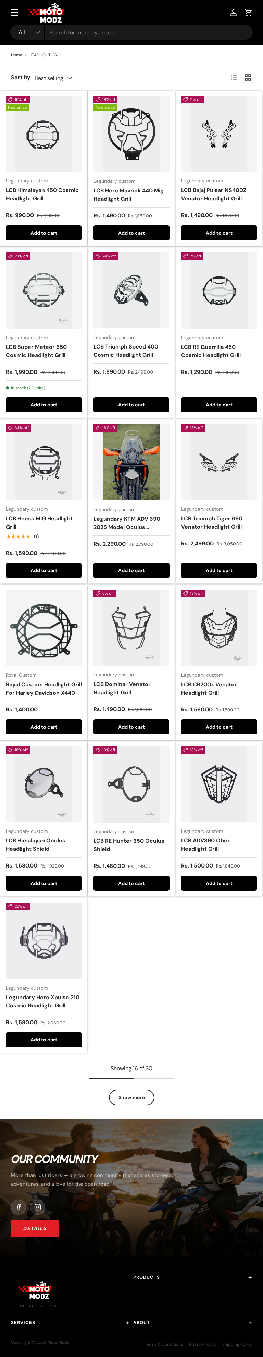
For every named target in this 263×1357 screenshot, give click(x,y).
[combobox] (131, 32)
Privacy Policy (202, 1344)
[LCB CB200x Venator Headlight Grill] (219, 628)
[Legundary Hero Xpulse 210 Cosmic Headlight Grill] (44, 941)
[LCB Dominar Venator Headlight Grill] (131, 628)
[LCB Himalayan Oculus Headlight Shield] (44, 784)
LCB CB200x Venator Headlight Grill (209, 688)
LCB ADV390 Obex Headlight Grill (205, 844)
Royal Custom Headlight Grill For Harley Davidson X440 (44, 688)
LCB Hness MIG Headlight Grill (39, 522)
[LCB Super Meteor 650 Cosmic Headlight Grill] (44, 290)
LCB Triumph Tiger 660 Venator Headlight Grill (211, 522)
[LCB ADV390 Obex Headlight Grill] (219, 784)
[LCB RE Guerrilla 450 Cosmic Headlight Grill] (219, 290)
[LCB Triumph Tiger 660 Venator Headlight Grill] (219, 462)
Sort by (20, 77)
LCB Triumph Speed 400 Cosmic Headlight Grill (125, 350)
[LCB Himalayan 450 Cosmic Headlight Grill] (44, 134)
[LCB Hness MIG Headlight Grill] (44, 462)
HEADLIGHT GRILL (45, 55)
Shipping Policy (237, 1344)
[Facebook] (18, 1207)
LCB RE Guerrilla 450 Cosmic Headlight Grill (211, 351)
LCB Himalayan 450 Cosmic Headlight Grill (42, 194)
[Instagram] (37, 1207)
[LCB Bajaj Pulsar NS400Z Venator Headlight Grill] (219, 134)
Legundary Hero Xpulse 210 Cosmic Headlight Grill (42, 1001)
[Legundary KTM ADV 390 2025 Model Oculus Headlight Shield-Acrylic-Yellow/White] (131, 462)
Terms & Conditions (164, 1344)
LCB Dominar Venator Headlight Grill (122, 688)
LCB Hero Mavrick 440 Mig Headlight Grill (128, 194)
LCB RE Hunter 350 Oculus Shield (128, 845)
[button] (248, 12)
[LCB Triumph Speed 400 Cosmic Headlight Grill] (131, 290)
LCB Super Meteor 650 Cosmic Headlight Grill (36, 351)
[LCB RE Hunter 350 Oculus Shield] (131, 784)
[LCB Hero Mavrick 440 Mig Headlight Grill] (131, 134)
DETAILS (35, 1228)
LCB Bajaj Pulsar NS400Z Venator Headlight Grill (213, 194)
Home (16, 55)
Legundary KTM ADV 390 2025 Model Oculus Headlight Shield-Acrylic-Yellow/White (127, 531)
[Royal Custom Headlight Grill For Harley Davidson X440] (44, 628)
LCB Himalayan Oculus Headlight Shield (35, 844)
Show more (131, 1097)
